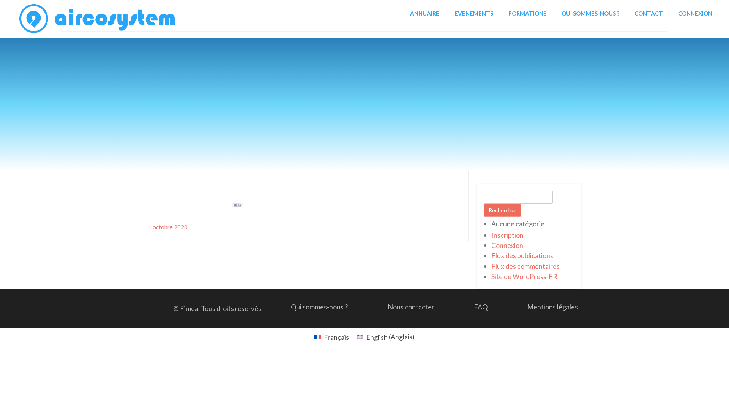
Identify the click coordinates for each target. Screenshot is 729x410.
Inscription (507, 235)
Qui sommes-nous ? (590, 13)
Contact (648, 13)
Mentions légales (552, 307)
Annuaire (424, 13)
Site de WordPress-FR (524, 276)
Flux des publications (522, 255)
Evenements (473, 13)
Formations (527, 13)
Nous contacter (411, 307)
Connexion (695, 13)
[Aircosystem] (98, 19)
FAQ (481, 307)
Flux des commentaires (525, 266)
